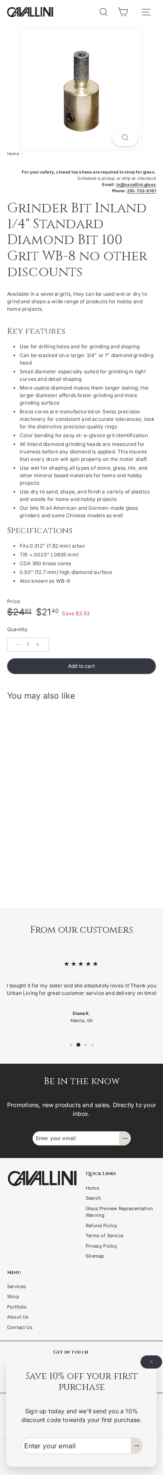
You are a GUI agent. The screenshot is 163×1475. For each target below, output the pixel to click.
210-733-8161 (141, 190)
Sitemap (95, 1256)
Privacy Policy (101, 1246)
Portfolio (17, 1307)
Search (93, 1198)
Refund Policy (101, 1225)
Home (13, 153)
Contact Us (20, 1327)
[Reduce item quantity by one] (18, 644)
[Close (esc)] (151, 1362)
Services (16, 1286)
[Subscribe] (137, 1445)
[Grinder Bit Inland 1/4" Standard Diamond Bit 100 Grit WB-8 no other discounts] (59, 782)
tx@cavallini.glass (136, 184)
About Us (17, 1317)
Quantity (17, 629)
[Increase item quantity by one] (37, 644)
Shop (13, 1296)
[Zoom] (125, 137)
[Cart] (122, 12)
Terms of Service (104, 1235)
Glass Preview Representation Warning (119, 1212)
